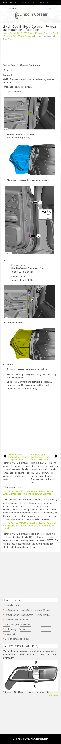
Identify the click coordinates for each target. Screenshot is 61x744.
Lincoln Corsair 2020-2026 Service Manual (22, 33)
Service (35, 2)
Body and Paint (51, 33)
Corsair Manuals (10, 2)
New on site (10, 634)
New (42, 2)
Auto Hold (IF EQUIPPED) (17, 624)
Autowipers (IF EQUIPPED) (21, 646)
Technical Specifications (16, 619)
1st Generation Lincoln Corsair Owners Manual (27, 610)
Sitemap (56, 2)
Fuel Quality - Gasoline (16, 629)
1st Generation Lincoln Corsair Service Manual (27, 615)
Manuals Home (12, 605)
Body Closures (26, 36)
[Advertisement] (30, 52)
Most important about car (17, 639)
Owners (25, 2)
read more (53, 695)
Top (48, 2)
